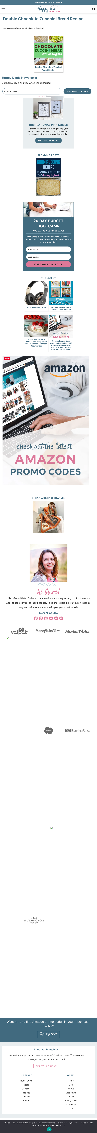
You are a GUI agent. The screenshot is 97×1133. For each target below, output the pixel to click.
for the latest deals (47, 2)
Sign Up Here (48, 1034)
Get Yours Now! (48, 140)
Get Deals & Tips (77, 91)
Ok (49, 1129)
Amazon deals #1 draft (36, 307)
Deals (26, 1084)
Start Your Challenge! (49, 264)
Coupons (26, 1088)
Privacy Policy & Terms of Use (71, 1104)
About (71, 1088)
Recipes (26, 1092)
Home (71, 1080)
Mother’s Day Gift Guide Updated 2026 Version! (61, 308)
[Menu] (3, 9)
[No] (94, 1126)
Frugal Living (26, 1080)
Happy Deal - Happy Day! (48, 9)
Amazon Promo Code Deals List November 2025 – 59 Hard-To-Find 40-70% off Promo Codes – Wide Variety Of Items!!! (61, 345)
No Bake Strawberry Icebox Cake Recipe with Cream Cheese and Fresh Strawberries (36, 342)
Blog (71, 1084)
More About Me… (48, 613)
